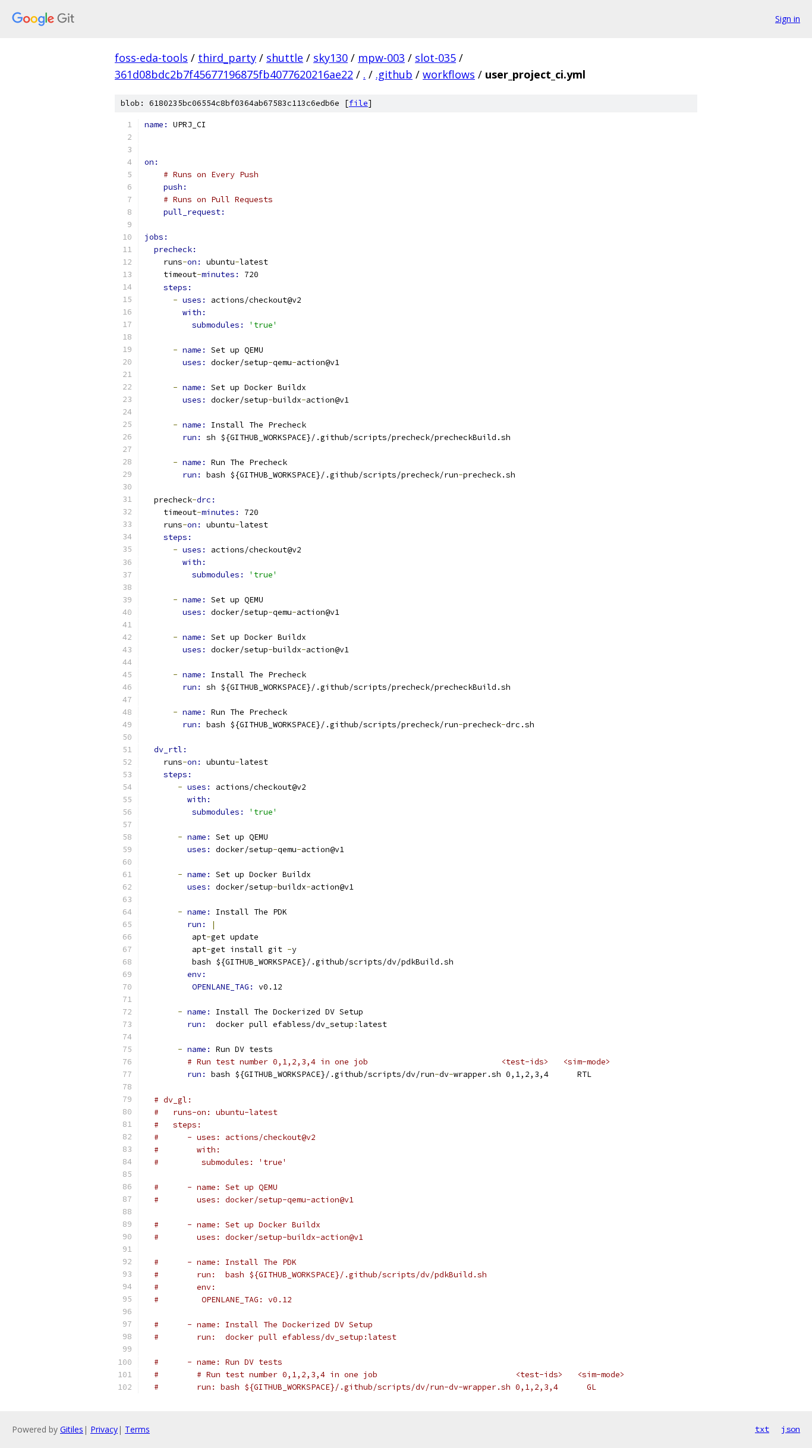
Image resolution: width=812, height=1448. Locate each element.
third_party (227, 58)
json (790, 1429)
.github (394, 74)
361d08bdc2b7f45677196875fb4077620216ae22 (234, 74)
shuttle (284, 58)
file (358, 103)
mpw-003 (381, 58)
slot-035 (435, 58)
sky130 (330, 58)
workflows (449, 74)
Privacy (104, 1429)
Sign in (787, 18)
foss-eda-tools (151, 58)
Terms (137, 1429)
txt (762, 1429)
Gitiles (71, 1429)
